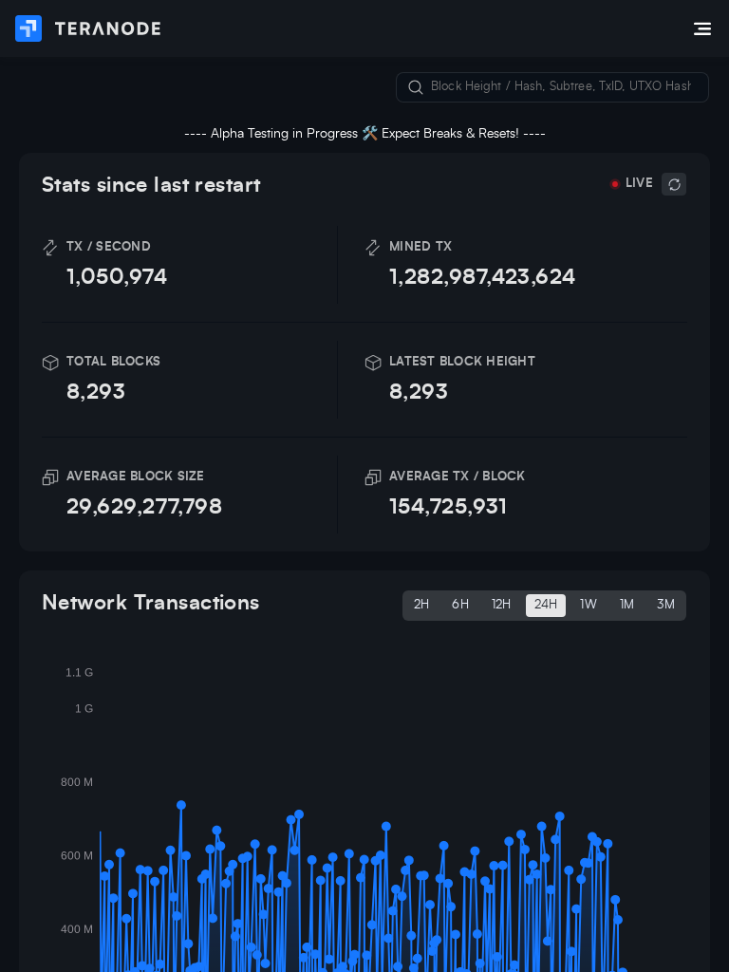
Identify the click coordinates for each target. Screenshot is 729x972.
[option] (421, 605)
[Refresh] (674, 184)
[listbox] (544, 605)
